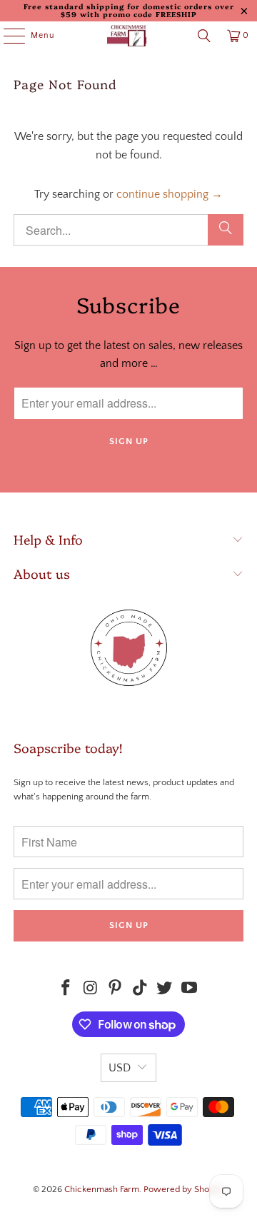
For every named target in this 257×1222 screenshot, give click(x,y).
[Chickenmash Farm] (128, 35)
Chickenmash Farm (101, 1189)
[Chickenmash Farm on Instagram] (90, 989)
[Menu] (7, 35)
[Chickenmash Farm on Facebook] (65, 989)
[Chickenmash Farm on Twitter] (165, 989)
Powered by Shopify (183, 1189)
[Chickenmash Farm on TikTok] (140, 989)
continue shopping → (169, 194)
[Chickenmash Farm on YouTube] (190, 989)
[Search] (204, 35)
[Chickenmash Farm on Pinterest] (115, 989)
